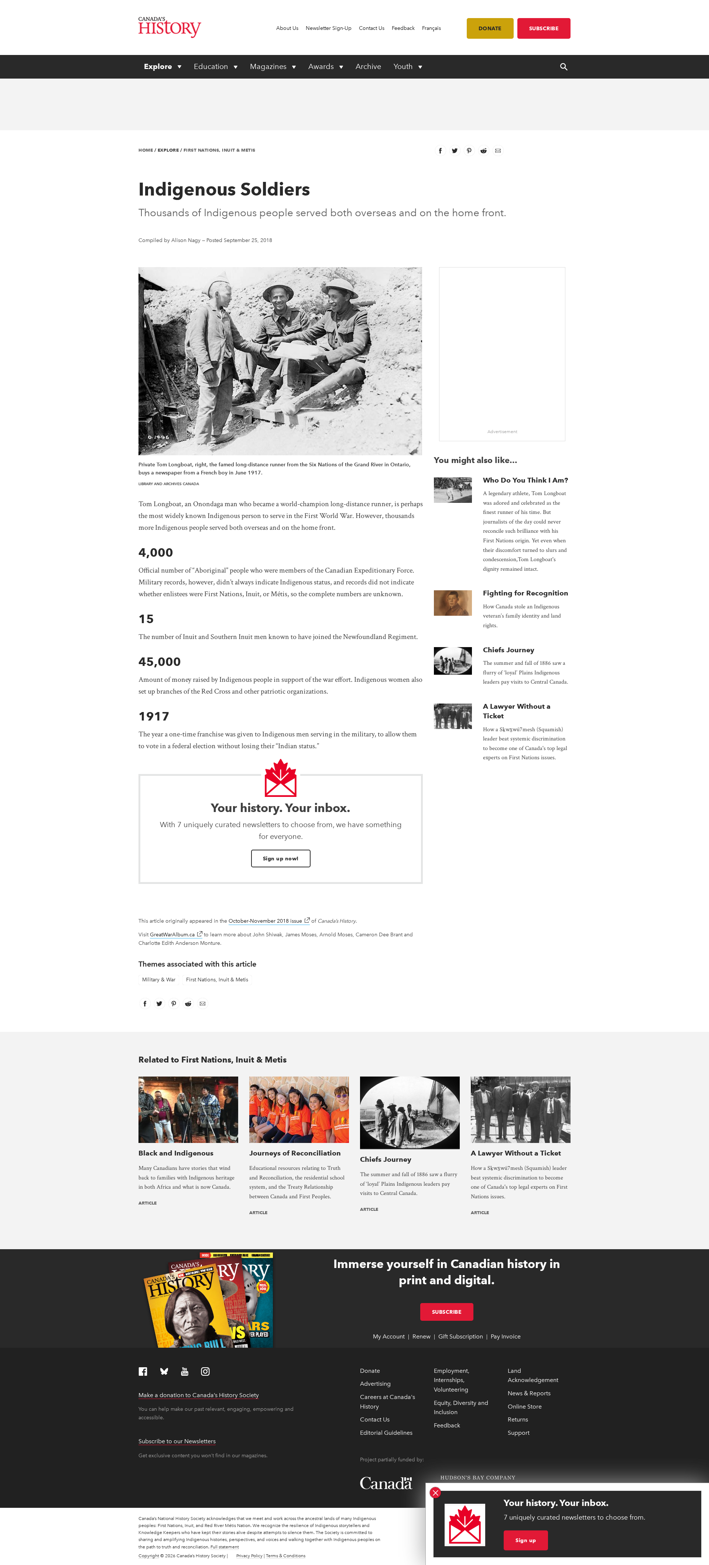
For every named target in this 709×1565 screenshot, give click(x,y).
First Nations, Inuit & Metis (220, 150)
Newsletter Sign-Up (329, 28)
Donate (490, 28)
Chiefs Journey (508, 650)
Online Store (525, 1406)
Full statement (224, 1547)
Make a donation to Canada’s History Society (198, 1395)
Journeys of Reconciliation (295, 1153)
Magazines (269, 66)
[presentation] (453, 490)
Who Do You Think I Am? (525, 480)
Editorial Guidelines (386, 1432)
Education (212, 66)
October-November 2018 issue (269, 921)
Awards (322, 66)
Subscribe (544, 28)
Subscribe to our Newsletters (177, 1441)
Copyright (148, 1555)
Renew (421, 1336)
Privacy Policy (249, 1555)
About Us (287, 28)
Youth (404, 66)
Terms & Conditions (285, 1555)
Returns (518, 1419)
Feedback (403, 28)
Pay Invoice (506, 1336)
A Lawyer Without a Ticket (516, 1153)
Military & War (158, 980)
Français (431, 28)
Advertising (375, 1383)
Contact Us (371, 28)
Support (519, 1432)
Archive (368, 66)
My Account (389, 1336)
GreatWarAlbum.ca (176, 935)
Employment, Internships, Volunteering (451, 1380)
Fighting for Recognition (525, 593)
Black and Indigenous (175, 1153)
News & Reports (529, 1393)
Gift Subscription (460, 1336)
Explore (159, 66)
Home (145, 150)
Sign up (526, 1540)
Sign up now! (281, 858)
